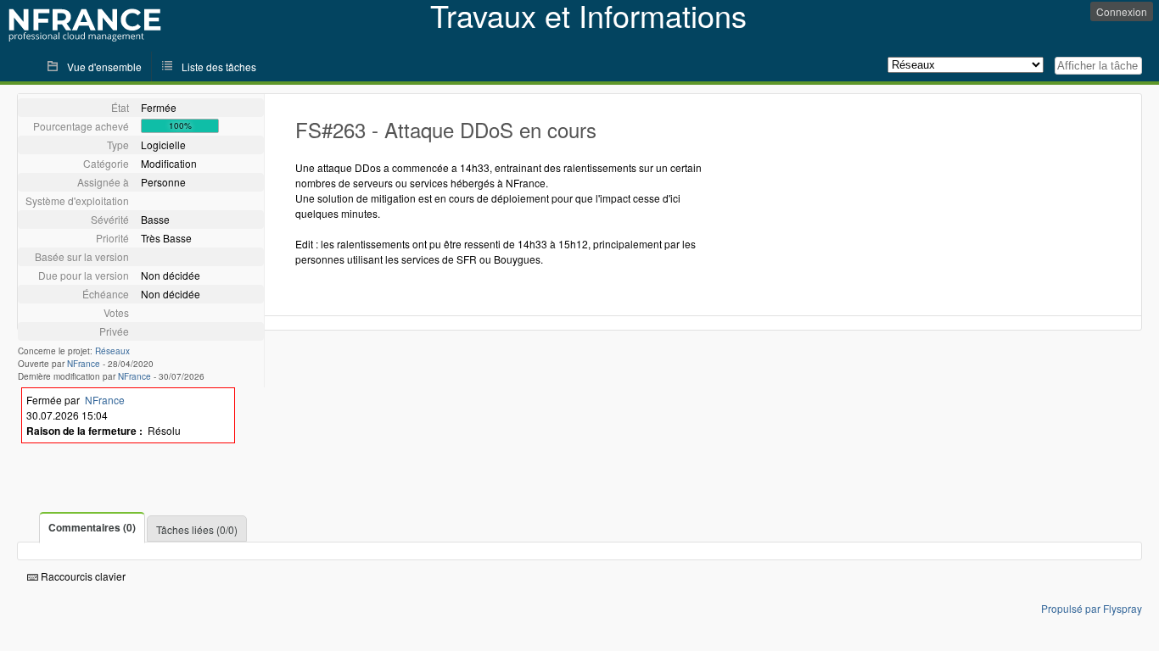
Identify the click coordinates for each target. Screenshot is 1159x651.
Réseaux (112, 351)
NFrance (83, 364)
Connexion (1121, 11)
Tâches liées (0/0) (197, 529)
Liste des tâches (219, 66)
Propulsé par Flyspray (1091, 608)
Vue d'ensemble (104, 66)
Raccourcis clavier (82, 576)
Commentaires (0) (92, 527)
